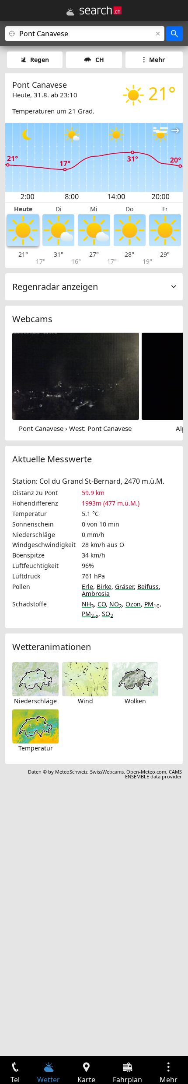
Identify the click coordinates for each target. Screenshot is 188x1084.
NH (88, 604)
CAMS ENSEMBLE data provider (153, 774)
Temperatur (35, 748)
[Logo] (101, 10)
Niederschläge (35, 701)
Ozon (133, 604)
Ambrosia (96, 593)
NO (115, 604)
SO (107, 613)
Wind (85, 701)
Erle (87, 586)
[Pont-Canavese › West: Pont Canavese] (75, 376)
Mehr (157, 59)
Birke (104, 586)
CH (99, 59)
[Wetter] (70, 11)
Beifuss (148, 586)
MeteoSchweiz (71, 771)
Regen (39, 59)
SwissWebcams (107, 771)
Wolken (135, 701)
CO (101, 604)
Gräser (124, 586)
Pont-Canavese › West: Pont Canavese (75, 428)
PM (152, 604)
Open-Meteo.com (146, 771)
